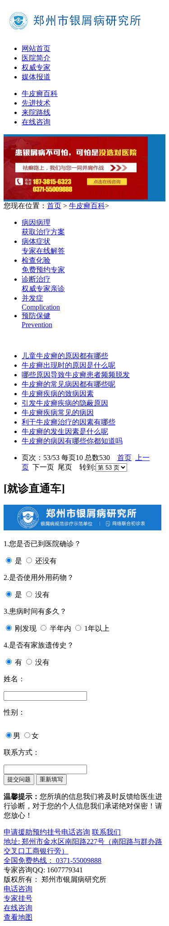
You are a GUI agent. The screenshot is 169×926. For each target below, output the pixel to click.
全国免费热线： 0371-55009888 (52, 860)
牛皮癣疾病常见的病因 (58, 412)
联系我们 (106, 832)
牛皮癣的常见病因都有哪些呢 (68, 384)
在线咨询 (36, 122)
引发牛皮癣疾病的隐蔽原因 (65, 403)
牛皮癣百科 (40, 93)
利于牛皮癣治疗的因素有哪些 (68, 422)
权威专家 (36, 67)
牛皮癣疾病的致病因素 (58, 393)
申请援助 (18, 832)
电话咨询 (75, 832)
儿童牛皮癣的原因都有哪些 (65, 356)
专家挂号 (18, 898)
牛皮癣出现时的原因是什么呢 (68, 365)
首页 (54, 206)
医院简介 (36, 58)
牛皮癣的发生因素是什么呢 (65, 431)
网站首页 (36, 48)
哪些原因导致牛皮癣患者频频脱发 (76, 375)
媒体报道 (36, 77)
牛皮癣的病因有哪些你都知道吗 (72, 441)
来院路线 (36, 112)
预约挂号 (46, 832)
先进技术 (36, 103)
